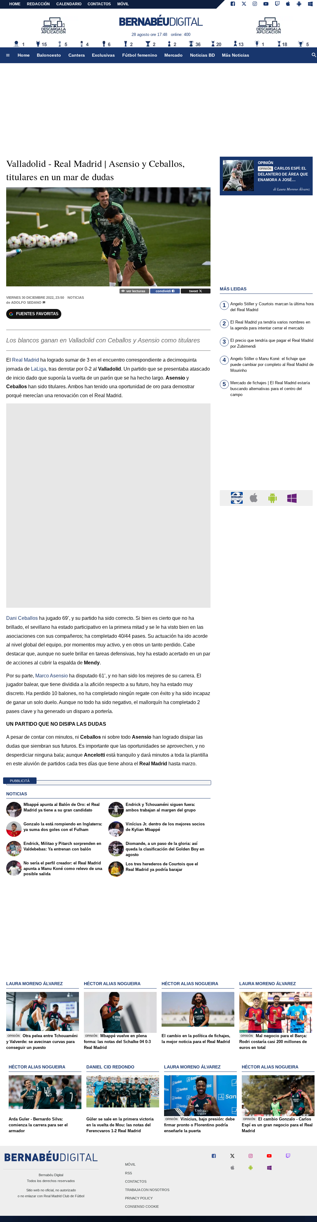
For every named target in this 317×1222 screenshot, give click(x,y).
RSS (128, 1173)
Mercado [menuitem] (173, 55)
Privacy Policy (139, 1198)
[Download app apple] (288, 4)
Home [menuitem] (24, 55)
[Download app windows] (310, 4)
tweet (194, 291)
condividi (164, 291)
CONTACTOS (99, 4)
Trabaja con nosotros (147, 1190)
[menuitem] (7, 55)
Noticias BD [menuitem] (202, 55)
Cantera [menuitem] (76, 55)
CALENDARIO (68, 4)
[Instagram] (255, 4)
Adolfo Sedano (26, 302)
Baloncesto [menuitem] (49, 55)
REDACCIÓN (38, 4)
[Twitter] (244, 4)
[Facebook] (233, 4)
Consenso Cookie (142, 1207)
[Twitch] (277, 4)
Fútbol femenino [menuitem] (139, 55)
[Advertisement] (266, 447)
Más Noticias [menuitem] (235, 55)
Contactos (135, 1181)
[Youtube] (266, 4)
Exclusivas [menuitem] (103, 55)
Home (14, 4)
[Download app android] (299, 4)
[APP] (238, 497)
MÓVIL (123, 4)
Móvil (130, 1165)
